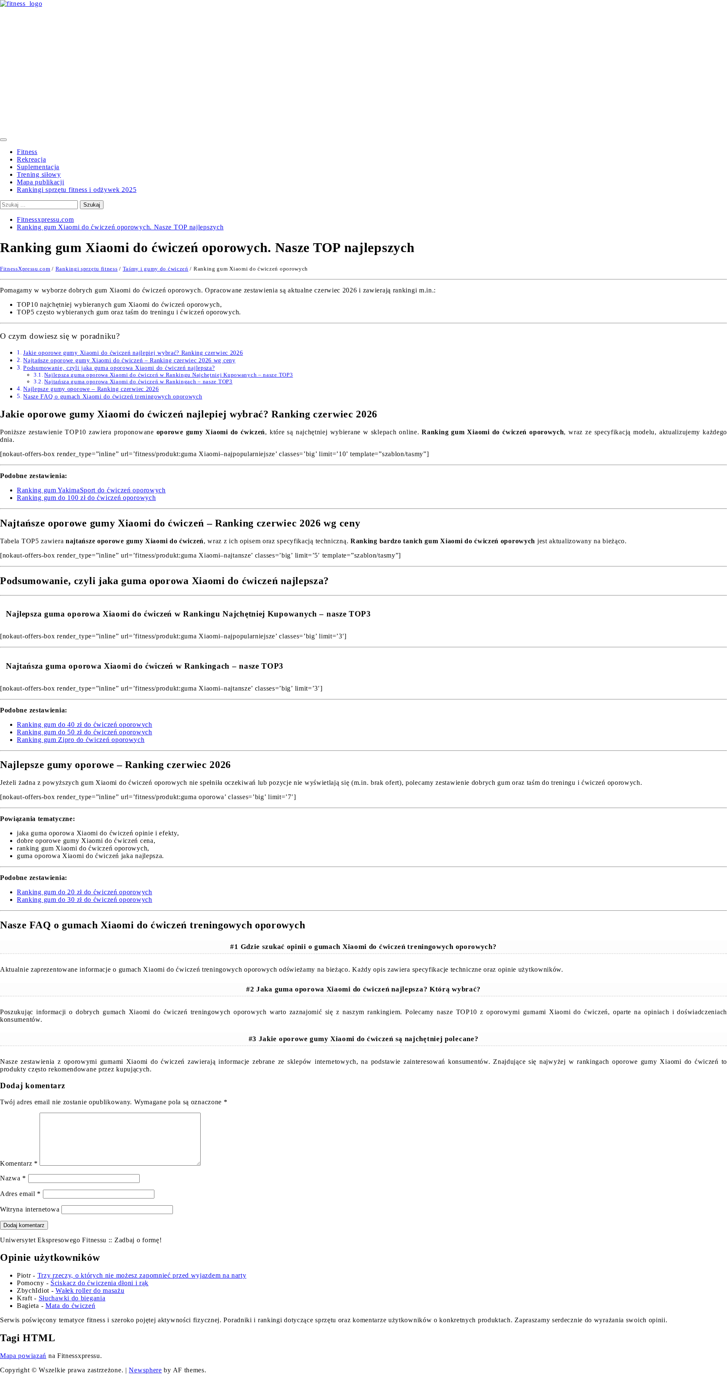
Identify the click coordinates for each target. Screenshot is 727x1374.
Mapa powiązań (23, 1355)
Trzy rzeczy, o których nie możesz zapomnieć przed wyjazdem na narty (142, 1275)
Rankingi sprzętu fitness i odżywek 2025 (76, 189)
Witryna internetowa (29, 1209)
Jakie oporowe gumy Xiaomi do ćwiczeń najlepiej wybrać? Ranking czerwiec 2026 (133, 352)
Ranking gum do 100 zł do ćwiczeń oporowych (86, 497)
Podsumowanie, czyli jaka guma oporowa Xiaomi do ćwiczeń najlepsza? (119, 367)
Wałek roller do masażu (90, 1290)
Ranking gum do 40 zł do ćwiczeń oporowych (84, 724)
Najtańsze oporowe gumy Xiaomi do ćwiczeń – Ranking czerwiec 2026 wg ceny (129, 360)
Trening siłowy (39, 174)
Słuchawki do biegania (72, 1298)
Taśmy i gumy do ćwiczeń (155, 269)
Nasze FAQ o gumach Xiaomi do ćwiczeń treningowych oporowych (112, 396)
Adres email (20, 1193)
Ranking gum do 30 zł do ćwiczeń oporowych (84, 899)
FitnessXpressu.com (25, 269)
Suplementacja (38, 166)
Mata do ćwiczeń (70, 1305)
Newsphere (145, 1370)
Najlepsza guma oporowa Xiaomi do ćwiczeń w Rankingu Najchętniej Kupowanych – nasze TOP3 (168, 375)
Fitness (27, 151)
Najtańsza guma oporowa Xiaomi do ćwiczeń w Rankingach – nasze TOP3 (138, 381)
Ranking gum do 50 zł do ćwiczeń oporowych (84, 732)
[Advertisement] (363, 71)
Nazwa (13, 1178)
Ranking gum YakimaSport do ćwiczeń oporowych (91, 490)
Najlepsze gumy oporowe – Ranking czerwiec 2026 (91, 388)
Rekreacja (31, 159)
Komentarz (19, 1163)
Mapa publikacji (40, 182)
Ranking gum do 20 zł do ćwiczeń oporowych (84, 892)
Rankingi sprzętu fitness (87, 269)
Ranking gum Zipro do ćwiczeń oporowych (81, 739)
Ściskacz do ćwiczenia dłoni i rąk (99, 1282)
